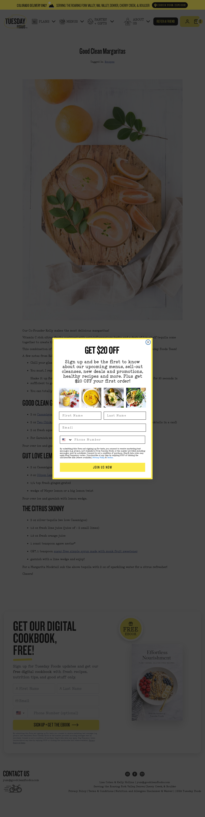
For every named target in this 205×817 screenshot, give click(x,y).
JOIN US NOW (102, 467)
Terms (110, 458)
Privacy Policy (98, 458)
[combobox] (66, 440)
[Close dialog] (148, 342)
